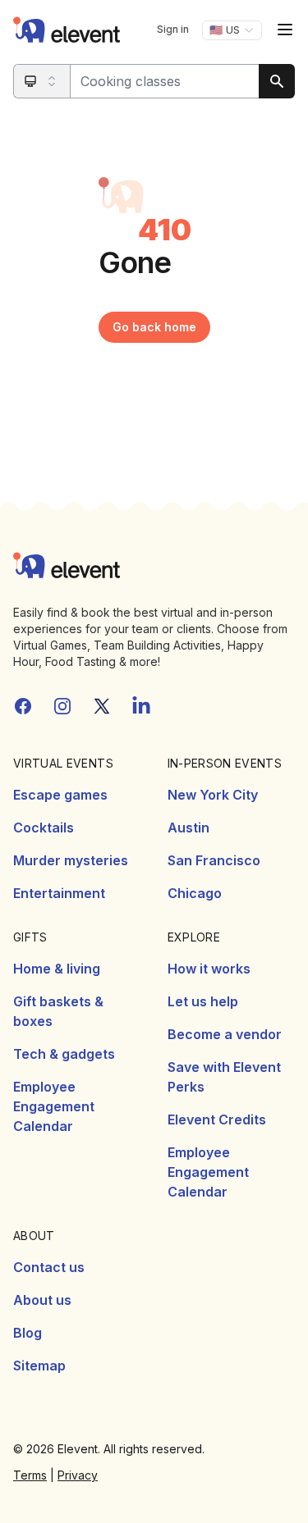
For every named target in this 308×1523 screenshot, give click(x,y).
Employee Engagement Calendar (53, 1106)
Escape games (60, 795)
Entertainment (59, 893)
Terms (30, 1475)
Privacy (77, 1475)
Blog (27, 1333)
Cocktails (43, 827)
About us (42, 1300)
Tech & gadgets (64, 1054)
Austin (188, 827)
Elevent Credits (217, 1119)
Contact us (49, 1267)
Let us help (203, 1001)
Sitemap (39, 1365)
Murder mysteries (70, 860)
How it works (209, 968)
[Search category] (42, 81)
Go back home (154, 327)
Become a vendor (225, 1034)
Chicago (195, 893)
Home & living (56, 968)
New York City (213, 795)
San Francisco (214, 860)
